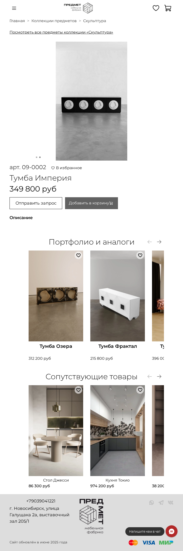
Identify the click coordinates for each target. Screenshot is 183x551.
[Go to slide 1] (36, 157)
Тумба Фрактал (117, 346)
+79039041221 (41, 501)
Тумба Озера (56, 346)
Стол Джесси (56, 480)
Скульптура (94, 21)
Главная (17, 21)
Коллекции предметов (54, 21)
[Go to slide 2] (40, 157)
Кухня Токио (118, 480)
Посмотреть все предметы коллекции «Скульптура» (61, 32)
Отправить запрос (35, 203)
